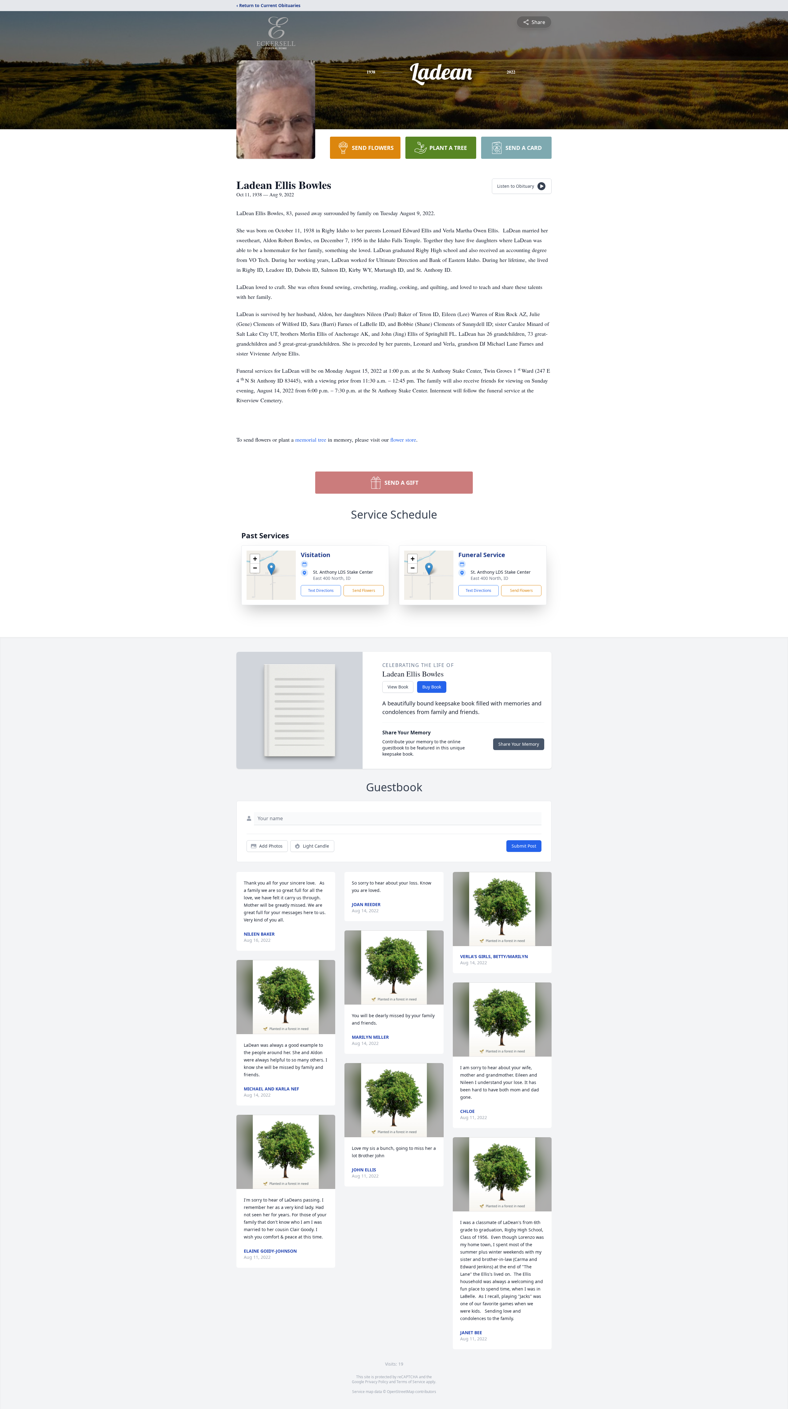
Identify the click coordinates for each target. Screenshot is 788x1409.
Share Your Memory (518, 744)
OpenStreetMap (400, 1391)
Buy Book (431, 687)
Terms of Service (410, 1381)
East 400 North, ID (332, 578)
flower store (403, 439)
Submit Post (524, 846)
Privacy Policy (376, 1381)
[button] (271, 569)
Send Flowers (363, 590)
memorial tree (310, 439)
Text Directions (321, 590)
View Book (398, 687)
